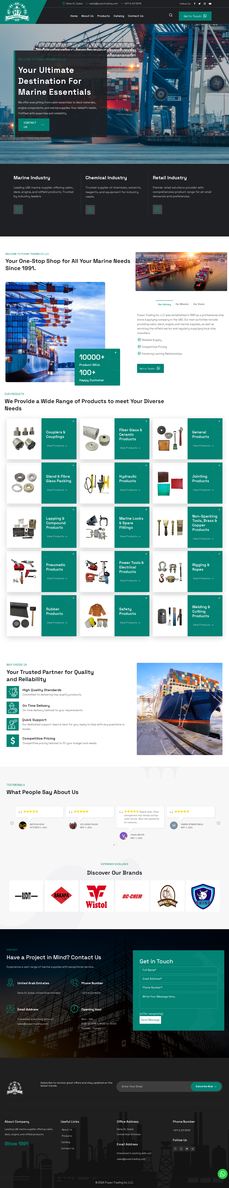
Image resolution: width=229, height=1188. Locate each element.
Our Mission (182, 304)
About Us (87, 16)
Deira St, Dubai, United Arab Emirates (39, 993)
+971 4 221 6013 (132, 3)
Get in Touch (147, 368)
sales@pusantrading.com (103, 3)
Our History (164, 304)
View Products (56, 445)
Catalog (119, 16)
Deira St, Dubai (74, 3)
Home (74, 16)
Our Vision (199, 304)
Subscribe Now (204, 1086)
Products (103, 16)
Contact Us (135, 16)
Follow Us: (185, 3)
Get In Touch (193, 16)
